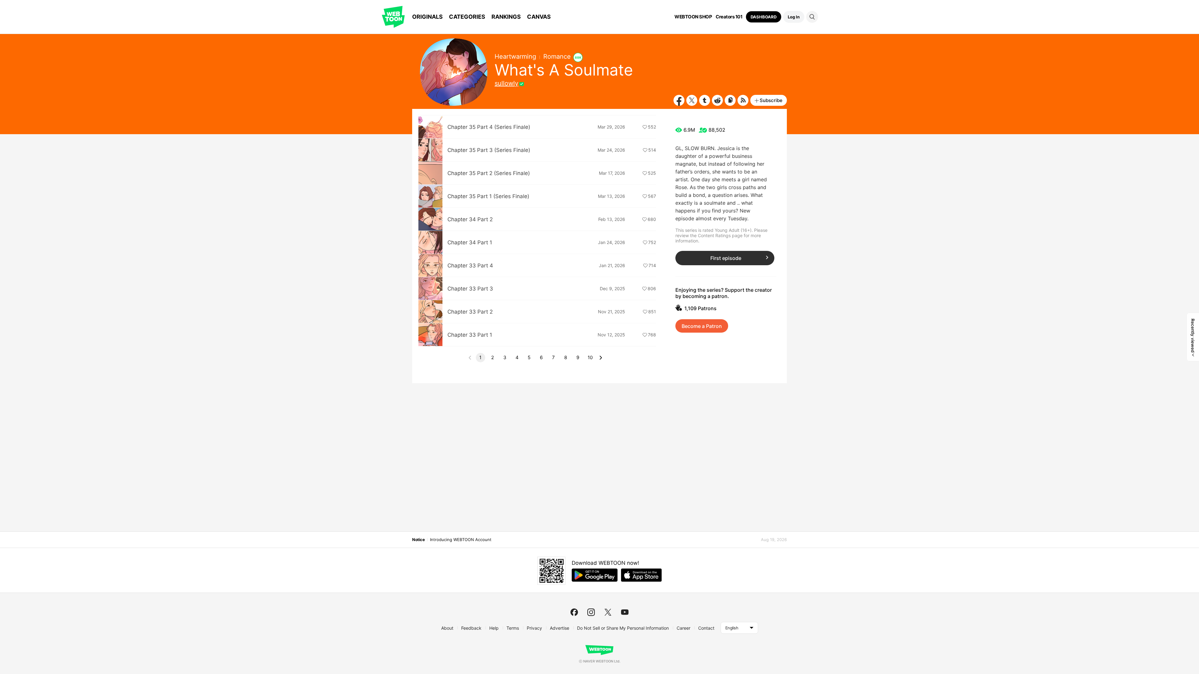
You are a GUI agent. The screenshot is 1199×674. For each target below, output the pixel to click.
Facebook (679, 100)
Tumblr (704, 100)
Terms (512, 628)
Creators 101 (729, 17)
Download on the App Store (641, 575)
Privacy (534, 628)
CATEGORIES (467, 16)
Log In (794, 16)
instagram (591, 612)
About (447, 628)
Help (494, 628)
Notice (418, 539)
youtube (624, 612)
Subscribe (771, 100)
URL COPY (730, 100)
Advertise (559, 628)
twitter (607, 612)
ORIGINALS (427, 16)
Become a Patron (702, 326)
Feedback (471, 628)
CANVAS (539, 16)
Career (683, 628)
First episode (725, 258)
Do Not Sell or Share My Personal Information (623, 628)
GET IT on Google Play (595, 575)
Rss (743, 100)
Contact (706, 628)
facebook (574, 612)
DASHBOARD (764, 16)
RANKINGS (506, 16)
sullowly (506, 83)
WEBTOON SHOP (693, 17)
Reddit (717, 100)
